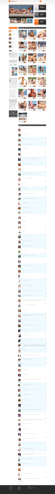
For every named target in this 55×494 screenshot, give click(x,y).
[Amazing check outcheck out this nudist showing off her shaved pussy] (32, 45)
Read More (13, 31)
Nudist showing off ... (30, 38)
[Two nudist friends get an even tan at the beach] (22, 57)
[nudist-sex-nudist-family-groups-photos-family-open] (10, 38)
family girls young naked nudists (12, 101)
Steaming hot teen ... (30, 97)
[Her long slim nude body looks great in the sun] (42, 45)
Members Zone (20, 3)
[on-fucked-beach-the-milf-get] (10, 34)
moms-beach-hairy (13, 33)
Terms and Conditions (11, 489)
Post (19, 483)
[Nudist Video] (13, 1)
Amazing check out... (30, 50)
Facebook (21, 487)
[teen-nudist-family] (10, 42)
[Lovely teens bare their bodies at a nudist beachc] (42, 105)
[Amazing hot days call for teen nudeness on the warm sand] (22, 34)
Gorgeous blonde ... (21, 97)
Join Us (15, 3)
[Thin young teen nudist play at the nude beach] (32, 69)
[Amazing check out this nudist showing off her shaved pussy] (22, 45)
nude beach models (14, 107)
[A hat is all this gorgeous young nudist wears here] (42, 69)
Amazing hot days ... (21, 38)
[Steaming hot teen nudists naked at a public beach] (32, 93)
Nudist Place (21, 489)
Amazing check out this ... (21, 50)
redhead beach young (11, 103)
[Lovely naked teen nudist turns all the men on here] (22, 117)
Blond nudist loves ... (40, 38)
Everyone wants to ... (30, 109)
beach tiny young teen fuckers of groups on (12, 105)
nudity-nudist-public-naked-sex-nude (12, 108)
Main (11, 3)
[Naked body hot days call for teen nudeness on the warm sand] (42, 57)
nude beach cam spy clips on (12, 106)
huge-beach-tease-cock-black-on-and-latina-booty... (14, 46)
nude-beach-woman (13, 37)
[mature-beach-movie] (10, 31)
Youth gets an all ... (40, 97)
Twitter (20, 488)
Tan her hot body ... (40, 50)
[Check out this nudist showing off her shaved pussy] (32, 34)
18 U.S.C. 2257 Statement (11, 487)
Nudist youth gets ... (21, 109)
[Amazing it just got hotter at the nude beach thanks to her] (32, 57)
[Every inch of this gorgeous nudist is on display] (22, 81)
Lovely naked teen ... (21, 121)
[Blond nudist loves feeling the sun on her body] (42, 34)
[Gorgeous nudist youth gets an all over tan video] (42, 93)
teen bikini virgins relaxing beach (13, 102)
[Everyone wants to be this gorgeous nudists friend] (32, 105)
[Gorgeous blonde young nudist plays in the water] (22, 93)
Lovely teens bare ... (40, 109)
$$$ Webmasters (10, 488)
